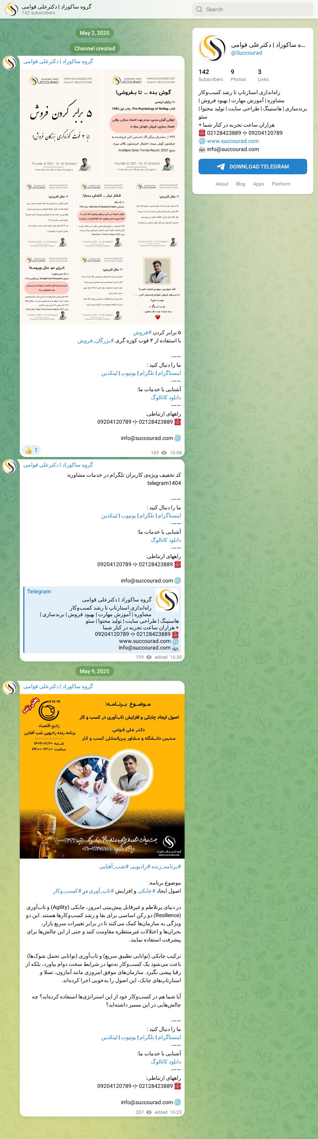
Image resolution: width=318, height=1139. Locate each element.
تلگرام (147, 373)
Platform (281, 184)
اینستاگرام (169, 373)
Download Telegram (259, 166)
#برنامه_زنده (166, 866)
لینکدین (109, 373)
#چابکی (147, 891)
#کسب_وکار (67, 891)
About (222, 184)
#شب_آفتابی (114, 866)
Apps (258, 184)
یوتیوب (128, 373)
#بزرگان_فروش (96, 340)
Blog (240, 184)
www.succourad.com (233, 141)
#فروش (142, 332)
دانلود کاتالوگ (166, 397)
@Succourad (246, 53)
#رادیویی (140, 866)
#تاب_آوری (101, 891)
